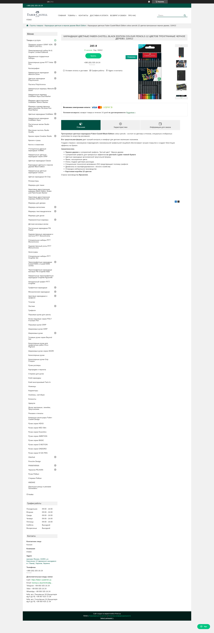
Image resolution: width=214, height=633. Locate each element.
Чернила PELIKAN (35, 470)
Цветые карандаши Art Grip (39, 177)
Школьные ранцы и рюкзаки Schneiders (39, 487)
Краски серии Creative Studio (40, 136)
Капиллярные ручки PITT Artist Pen (40, 63)
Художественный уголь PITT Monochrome (39, 247)
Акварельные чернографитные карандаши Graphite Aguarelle (41, 276)
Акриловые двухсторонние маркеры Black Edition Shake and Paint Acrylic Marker (40, 191)
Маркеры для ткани (36, 185)
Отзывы (30, 494)
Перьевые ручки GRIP (37, 325)
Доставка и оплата (99, 15)
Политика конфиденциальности (119, 616)
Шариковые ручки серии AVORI (41, 351)
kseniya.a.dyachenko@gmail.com (42, 583)
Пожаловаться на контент (98, 616)
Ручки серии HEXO (36, 423)
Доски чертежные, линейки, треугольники (39, 408)
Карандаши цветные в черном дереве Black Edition (65, 25)
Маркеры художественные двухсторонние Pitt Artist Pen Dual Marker (39, 108)
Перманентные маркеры (38, 220)
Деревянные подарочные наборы (38, 57)
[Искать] (184, 15)
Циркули (31, 403)
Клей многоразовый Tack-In (39, 382)
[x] (178, 202)
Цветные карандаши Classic (39, 161)
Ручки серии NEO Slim (37, 428)
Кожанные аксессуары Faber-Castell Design (40, 418)
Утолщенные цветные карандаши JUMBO (37, 149)
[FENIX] (37, 14)
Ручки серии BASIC (36, 440)
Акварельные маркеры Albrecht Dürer (41, 89)
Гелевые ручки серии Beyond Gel (40, 338)
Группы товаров (36, 25)
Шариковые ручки (35, 333)
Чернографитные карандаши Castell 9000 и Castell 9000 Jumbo (40, 264)
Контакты (83, 15)
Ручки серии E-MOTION (38, 445)
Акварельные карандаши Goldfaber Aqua (38, 119)
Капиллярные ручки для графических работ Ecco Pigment (38, 345)
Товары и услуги (33, 40)
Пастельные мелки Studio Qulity (38, 125)
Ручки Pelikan (33, 474)
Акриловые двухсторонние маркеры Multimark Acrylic (39, 198)
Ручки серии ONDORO (37, 449)
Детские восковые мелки (38, 224)
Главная (62, 15)
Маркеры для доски (36, 216)
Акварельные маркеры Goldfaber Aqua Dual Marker (39, 95)
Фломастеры (33, 181)
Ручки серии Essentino (37, 432)
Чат (205, 627)
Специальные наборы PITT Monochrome (39, 241)
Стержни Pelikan (35, 478)
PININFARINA (33, 466)
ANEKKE (31, 482)
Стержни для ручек (36, 374)
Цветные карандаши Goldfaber (40, 114)
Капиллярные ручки (36, 355)
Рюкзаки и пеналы (35, 413)
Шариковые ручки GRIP (37, 329)
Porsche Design (34, 461)
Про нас (132, 15)
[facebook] (176, 202)
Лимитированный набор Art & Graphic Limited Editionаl (40, 51)
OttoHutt (31, 457)
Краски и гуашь (34, 140)
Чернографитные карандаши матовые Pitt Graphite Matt (40, 271)
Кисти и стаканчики (36, 145)
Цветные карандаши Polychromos (36, 79)
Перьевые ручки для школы (39, 315)
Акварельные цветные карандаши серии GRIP (37, 155)
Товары (71, 15)
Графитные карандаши (37, 288)
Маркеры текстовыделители (39, 211)
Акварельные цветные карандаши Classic (37, 172)
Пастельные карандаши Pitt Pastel (39, 229)
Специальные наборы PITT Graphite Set (39, 257)
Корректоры (33, 391)
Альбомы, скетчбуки (36, 395)
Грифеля (32, 310)
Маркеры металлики (36, 207)
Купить (93, 56)
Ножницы (32, 386)
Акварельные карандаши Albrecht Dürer (38, 73)
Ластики (31, 306)
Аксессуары (33, 252)
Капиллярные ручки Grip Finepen (38, 360)
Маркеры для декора (36, 203)
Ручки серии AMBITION (37, 436)
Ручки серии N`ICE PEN (37, 453)
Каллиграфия (33, 68)
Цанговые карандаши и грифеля (37, 297)
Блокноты (32, 399)
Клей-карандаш (34, 378)
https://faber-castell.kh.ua (41, 580)
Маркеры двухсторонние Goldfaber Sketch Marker (38, 101)
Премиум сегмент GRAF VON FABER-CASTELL (40, 45)
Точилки (31, 302)
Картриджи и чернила (37, 370)
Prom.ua (118, 614)
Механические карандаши (39, 292)
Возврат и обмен (118, 15)
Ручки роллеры (34, 365)
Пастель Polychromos (37, 84)
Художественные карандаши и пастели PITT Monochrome (40, 235)
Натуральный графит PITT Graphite (39, 282)
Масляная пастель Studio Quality (38, 131)
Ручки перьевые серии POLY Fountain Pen (40, 320)
